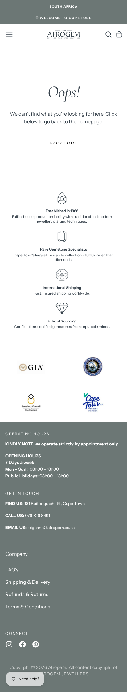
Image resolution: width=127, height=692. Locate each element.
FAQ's (11, 570)
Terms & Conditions (27, 606)
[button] (63, 6)
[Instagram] (9, 644)
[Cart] (119, 34)
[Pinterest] (36, 644)
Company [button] (16, 554)
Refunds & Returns (26, 594)
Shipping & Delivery (27, 582)
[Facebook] (22, 644)
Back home (63, 143)
